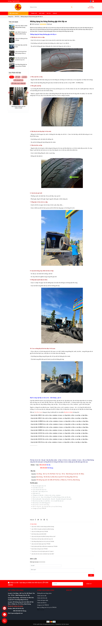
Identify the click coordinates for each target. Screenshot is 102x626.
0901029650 (16, 1)
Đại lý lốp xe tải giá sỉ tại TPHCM (39, 549)
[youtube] (93, 1)
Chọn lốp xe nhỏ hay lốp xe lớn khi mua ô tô (42, 539)
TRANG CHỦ (34, 13)
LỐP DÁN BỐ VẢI (18, 80)
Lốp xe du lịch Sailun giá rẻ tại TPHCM (40, 544)
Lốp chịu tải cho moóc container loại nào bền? (42, 554)
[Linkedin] (41, 520)
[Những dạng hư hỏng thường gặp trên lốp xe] (18, 7)
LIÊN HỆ (55, 13)
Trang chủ (10, 16)
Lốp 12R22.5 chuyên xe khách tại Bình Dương (42, 529)
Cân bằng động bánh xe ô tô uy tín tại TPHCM (42, 541)
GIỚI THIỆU (41, 13)
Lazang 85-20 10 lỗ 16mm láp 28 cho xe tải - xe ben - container (18, 107)
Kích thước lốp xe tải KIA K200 (38, 534)
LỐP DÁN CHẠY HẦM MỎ (18, 83)
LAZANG (24, 77)
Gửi (91, 575)
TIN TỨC (48, 13)
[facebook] (91, 1)
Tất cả (11, 77)
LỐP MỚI (17, 77)
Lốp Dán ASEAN (34, 400)
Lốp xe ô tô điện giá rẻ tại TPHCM (39, 531)
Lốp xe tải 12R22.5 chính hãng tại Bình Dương (42, 526)
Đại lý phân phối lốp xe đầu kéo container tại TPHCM (44, 546)
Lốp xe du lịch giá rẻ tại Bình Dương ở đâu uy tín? (43, 536)
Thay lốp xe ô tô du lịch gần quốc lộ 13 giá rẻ (42, 551)
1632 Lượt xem (35, 24)
